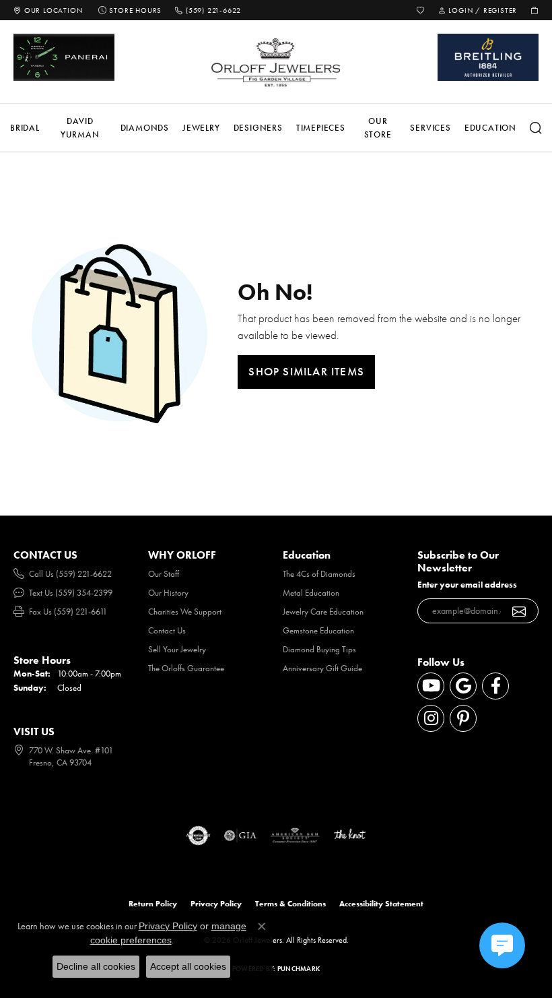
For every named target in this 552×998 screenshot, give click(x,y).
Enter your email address (467, 584)
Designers (258, 127)
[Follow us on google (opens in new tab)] (463, 686)
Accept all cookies (188, 966)
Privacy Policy (216, 903)
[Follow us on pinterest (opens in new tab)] (463, 718)
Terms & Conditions (290, 903)
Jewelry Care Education (323, 611)
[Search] (536, 128)
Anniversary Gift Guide (322, 668)
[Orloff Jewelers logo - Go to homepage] (276, 62)
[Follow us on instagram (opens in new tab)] (430, 718)
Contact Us (167, 630)
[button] (421, 10)
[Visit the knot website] (349, 835)
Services (430, 127)
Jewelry (201, 127)
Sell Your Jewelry (177, 649)
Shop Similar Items (306, 371)
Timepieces (320, 127)
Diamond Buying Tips (319, 649)
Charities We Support (184, 611)
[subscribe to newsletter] (519, 611)
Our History (168, 592)
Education (490, 127)
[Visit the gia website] (240, 835)
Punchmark (298, 968)
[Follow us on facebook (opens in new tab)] (495, 686)
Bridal (25, 127)
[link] (47, 10)
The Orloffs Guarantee (186, 668)
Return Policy (153, 903)
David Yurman (80, 127)
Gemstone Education (318, 630)
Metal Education (311, 592)
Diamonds (144, 127)
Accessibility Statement (381, 903)
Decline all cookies (96, 966)
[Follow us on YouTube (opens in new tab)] (430, 686)
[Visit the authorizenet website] (198, 835)
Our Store (378, 127)
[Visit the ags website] (295, 835)
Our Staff (163, 574)
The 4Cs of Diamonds (319, 574)
